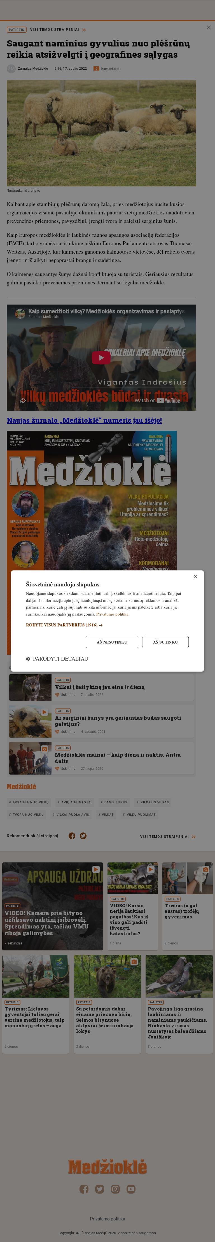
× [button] (195, 577)
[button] (107, 624)
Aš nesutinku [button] (112, 642)
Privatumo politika (112, 614)
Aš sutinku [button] (165, 642)
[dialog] (107, 621)
